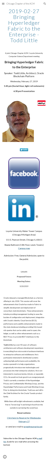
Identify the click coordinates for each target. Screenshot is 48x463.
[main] (24, 25)
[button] (3, 3)
